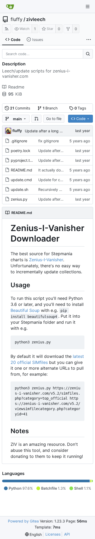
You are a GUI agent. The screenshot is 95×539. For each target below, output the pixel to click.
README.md (21, 170)
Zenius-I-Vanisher (46, 259)
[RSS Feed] (6, 28)
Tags (80, 108)
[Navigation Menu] (87, 6)
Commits (20, 108)
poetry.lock (20, 150)
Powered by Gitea (23, 521)
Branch (50, 108)
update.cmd (21, 179)
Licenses (52, 534)
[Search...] (88, 54)
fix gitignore (48, 141)
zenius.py (19, 199)
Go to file (53, 118)
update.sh (19, 189)
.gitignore (19, 141)
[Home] (10, 6)
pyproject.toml (23, 160)
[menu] (33, 534)
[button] (36, 119)
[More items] (88, 39)
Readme (16, 87)
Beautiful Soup (25, 310)
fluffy (16, 19)
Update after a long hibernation (52, 131)
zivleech (35, 19)
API (67, 534)
